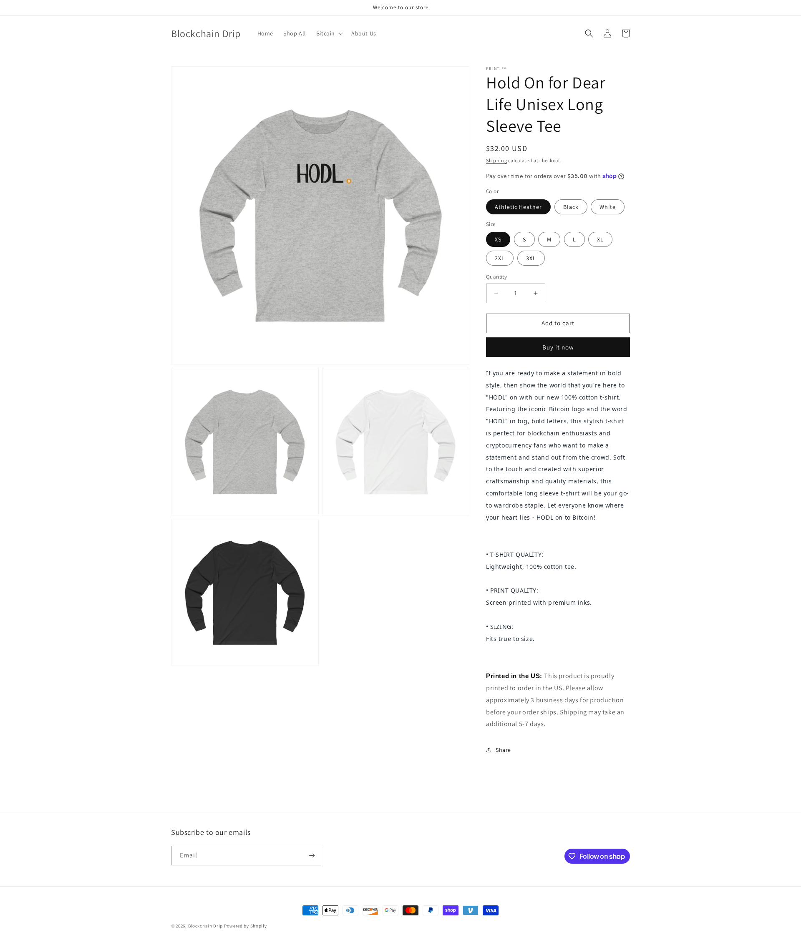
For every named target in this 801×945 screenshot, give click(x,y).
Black (571, 207)
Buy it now (558, 347)
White (607, 207)
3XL (531, 258)
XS (498, 239)
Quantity (496, 276)
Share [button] (503, 750)
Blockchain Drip (205, 926)
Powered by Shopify (245, 926)
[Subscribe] (311, 855)
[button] (328, 33)
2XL (500, 258)
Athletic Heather (518, 207)
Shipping (496, 160)
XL (600, 239)
